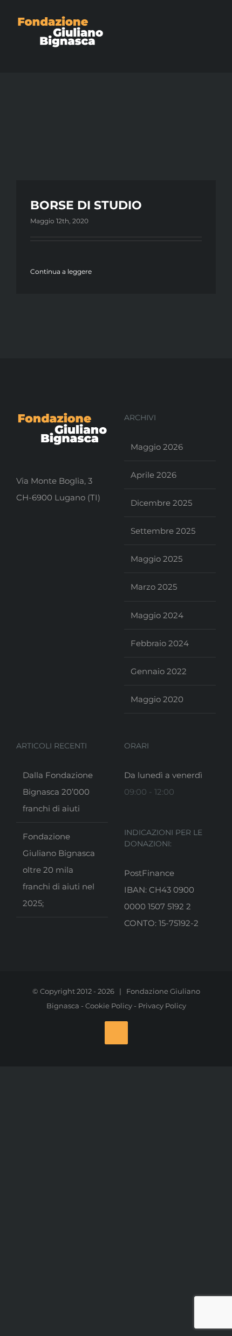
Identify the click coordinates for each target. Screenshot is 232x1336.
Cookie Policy (108, 1005)
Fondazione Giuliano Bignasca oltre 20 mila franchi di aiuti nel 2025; (59, 869)
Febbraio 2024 (160, 643)
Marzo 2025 (154, 587)
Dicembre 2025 (161, 503)
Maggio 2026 (157, 447)
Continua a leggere (61, 271)
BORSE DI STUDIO (86, 205)
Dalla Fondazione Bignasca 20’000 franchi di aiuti (58, 792)
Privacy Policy (162, 1005)
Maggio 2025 (156, 559)
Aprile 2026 (153, 475)
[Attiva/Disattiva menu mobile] (211, 50)
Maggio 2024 (157, 615)
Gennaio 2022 (159, 671)
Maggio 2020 (157, 699)
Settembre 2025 (163, 531)
